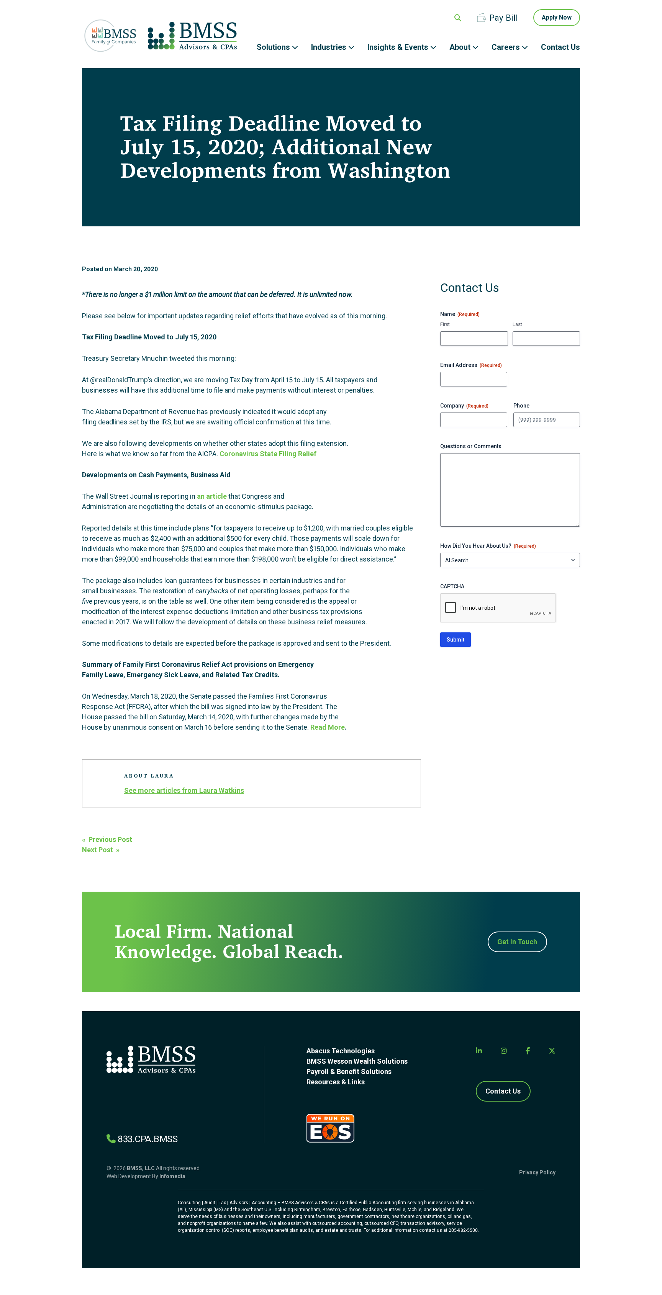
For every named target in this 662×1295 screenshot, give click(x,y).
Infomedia (172, 1176)
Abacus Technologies (340, 1051)
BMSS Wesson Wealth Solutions (357, 1061)
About (459, 47)
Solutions (273, 47)
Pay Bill (503, 18)
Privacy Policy (537, 1172)
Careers (506, 47)
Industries (328, 47)
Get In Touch (517, 942)
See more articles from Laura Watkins (184, 790)
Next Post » (101, 850)
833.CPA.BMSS (148, 1139)
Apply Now (557, 17)
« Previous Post (107, 839)
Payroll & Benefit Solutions (349, 1071)
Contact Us (560, 47)
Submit (455, 640)
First (445, 324)
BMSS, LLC (141, 1168)
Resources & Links (335, 1082)
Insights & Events (397, 47)
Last (517, 324)
